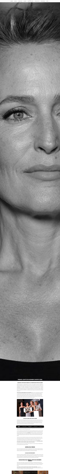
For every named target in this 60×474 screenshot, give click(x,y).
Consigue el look (35, 426)
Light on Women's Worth (30, 426)
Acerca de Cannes (24, 426)
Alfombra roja (41, 426)
